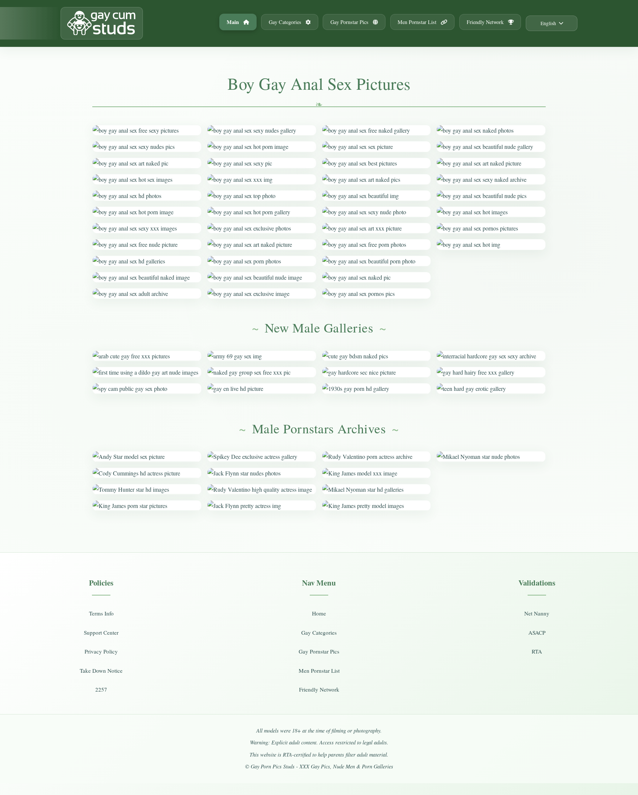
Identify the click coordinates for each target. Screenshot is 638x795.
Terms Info (101, 613)
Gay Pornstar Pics (350, 21)
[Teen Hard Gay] (491, 388)
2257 (101, 689)
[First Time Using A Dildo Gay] (147, 372)
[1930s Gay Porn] (376, 388)
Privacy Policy (101, 651)
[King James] (147, 506)
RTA (537, 651)
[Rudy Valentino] (261, 489)
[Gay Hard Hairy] (491, 372)
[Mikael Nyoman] (376, 489)
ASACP (536, 632)
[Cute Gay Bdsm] (376, 356)
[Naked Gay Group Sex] (261, 372)
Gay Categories (286, 21)
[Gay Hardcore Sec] (376, 372)
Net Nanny (536, 613)
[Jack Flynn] (261, 473)
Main (233, 22)
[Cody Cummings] (147, 473)
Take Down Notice (101, 670)
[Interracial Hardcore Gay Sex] (491, 356)
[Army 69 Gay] (261, 356)
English (548, 23)
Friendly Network (486, 21)
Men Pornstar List (418, 21)
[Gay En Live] (261, 388)
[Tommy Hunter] (147, 489)
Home (319, 613)
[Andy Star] (147, 456)
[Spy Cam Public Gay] (147, 388)
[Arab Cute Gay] (147, 356)
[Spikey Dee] (261, 456)
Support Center (101, 632)
